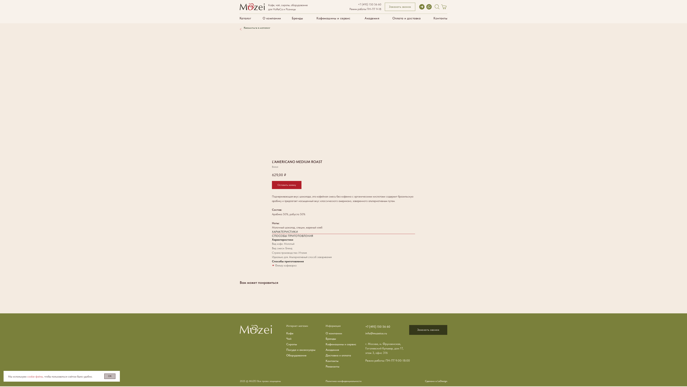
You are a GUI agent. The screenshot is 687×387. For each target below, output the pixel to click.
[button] (400, 7)
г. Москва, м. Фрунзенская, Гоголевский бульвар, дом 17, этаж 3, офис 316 (384, 348)
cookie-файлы (35, 376)
